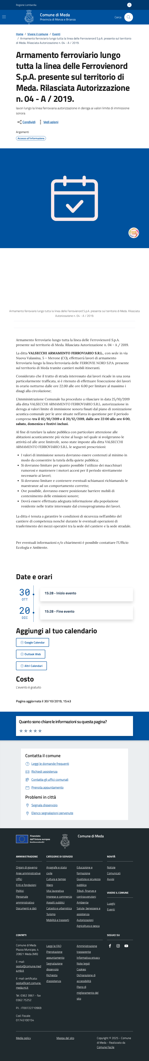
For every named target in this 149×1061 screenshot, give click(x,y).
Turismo (50, 914)
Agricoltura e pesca (88, 926)
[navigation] (4, 17)
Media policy (23, 1038)
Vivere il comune (37, 34)
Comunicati (113, 873)
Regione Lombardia (26, 5)
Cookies (81, 969)
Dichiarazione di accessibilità (86, 978)
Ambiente (82, 902)
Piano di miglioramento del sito (87, 993)
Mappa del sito (65, 1038)
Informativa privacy (88, 957)
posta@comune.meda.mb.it (28, 968)
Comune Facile (105, 1047)
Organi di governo (26, 867)
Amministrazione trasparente (87, 949)
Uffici (19, 879)
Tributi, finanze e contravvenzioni (86, 894)
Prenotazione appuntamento (55, 955)
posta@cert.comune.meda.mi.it (28, 985)
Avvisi (110, 879)
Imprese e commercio (59, 896)
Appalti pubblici (55, 902)
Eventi (56, 34)
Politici (20, 891)
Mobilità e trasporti (57, 920)
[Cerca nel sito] (128, 17)
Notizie (111, 867)
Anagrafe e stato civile (56, 870)
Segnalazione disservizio (54, 966)
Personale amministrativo (25, 899)
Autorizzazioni (85, 920)
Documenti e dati (26, 908)
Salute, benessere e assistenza (88, 911)
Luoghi (111, 903)
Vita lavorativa (55, 891)
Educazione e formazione (84, 870)
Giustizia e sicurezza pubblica (88, 882)
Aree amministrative (28, 873)
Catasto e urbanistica (59, 908)
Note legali (83, 963)
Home (19, 34)
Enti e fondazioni (26, 885)
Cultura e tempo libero (56, 882)
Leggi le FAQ (53, 946)
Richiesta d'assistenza (53, 978)
